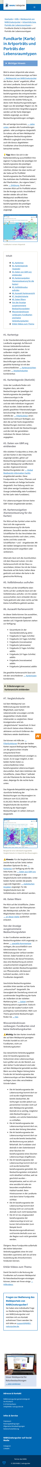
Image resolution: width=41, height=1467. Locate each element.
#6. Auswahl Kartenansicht (23, 293)
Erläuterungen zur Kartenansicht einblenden (17, 688)
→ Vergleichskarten (19, 370)
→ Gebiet (22, 1001)
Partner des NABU (20, 1459)
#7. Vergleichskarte (20, 296)
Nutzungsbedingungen (11, 1424)
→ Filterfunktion (21, 415)
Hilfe (17, 19)
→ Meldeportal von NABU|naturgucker (20, 78)
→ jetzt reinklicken (13, 1384)
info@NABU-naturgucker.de (13, 1406)
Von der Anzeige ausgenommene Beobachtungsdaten (21, 305)
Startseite (9, 19)
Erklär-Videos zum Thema (23, 324)
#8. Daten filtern (19, 299)
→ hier (15, 1017)
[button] (4, 1463)
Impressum (7, 1421)
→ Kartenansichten (27, 367)
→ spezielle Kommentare (20, 943)
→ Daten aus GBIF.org (26, 871)
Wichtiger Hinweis (16, 63)
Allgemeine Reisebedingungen (14, 1426)
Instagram (7, 1446)
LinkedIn (6, 1448)
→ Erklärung (13, 185)
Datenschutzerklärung (11, 1429)
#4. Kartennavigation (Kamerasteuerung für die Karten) (23, 281)
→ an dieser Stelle (11, 916)
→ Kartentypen (30, 675)
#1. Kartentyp (17, 262)
